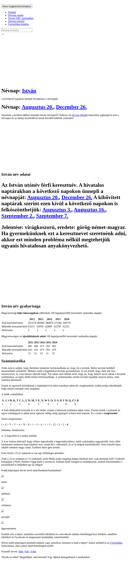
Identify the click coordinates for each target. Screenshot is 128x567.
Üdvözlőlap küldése (18, 24)
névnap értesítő (80, 115)
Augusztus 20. (37, 107)
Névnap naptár (16, 15)
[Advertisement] (64, 61)
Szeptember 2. (17, 216)
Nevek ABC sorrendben (21, 18)
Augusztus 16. (89, 210)
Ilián (20, 551)
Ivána (33, 551)
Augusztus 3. (56, 210)
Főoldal (12, 12)
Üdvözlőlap (116, 542)
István (29, 91)
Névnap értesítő (16, 21)
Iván (26, 551)
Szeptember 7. (52, 216)
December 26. (71, 107)
